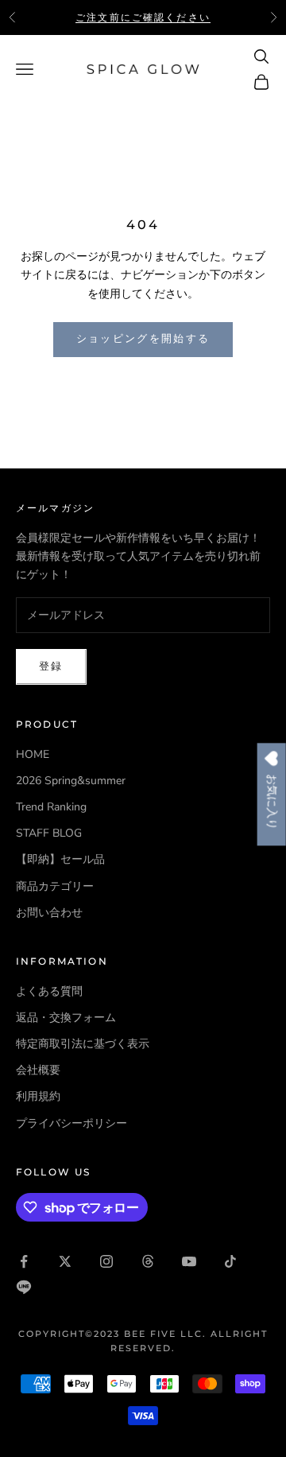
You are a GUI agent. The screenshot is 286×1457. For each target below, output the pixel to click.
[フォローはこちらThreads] (148, 1261)
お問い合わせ (49, 912)
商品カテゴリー (55, 886)
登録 (51, 666)
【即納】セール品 (60, 859)
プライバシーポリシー (71, 1123)
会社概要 (38, 1070)
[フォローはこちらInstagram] (106, 1261)
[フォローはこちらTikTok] (230, 1261)
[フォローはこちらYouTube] (189, 1261)
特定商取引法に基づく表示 (82, 1043)
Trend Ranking (51, 806)
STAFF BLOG (49, 833)
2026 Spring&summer (71, 780)
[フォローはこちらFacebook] (24, 1261)
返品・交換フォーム (66, 1017)
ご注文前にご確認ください (143, 17)
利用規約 (38, 1096)
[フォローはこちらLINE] (24, 1287)
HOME (32, 754)
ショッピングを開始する (143, 339)
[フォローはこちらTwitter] (65, 1261)
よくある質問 (49, 991)
